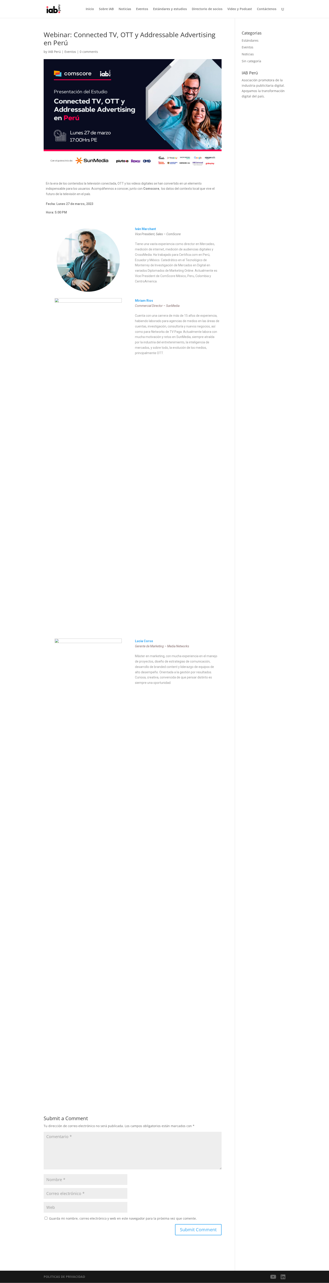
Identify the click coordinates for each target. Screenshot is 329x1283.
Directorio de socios (207, 9)
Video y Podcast (239, 9)
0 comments (89, 52)
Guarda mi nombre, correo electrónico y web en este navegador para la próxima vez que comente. (123, 1218)
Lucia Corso (144, 641)
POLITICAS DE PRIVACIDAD (64, 1276)
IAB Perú (54, 52)
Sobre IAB (106, 9)
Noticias (125, 9)
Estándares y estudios (170, 9)
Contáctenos (266, 9)
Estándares (250, 40)
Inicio (90, 9)
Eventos (142, 9)
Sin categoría (251, 61)
